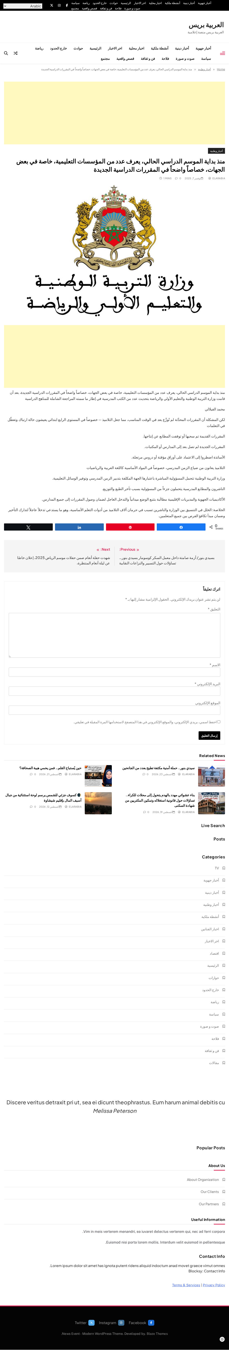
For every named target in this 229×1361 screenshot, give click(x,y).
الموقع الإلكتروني (207, 702)
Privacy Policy (214, 1285)
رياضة (86, 3)
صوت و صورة (132, 8)
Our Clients (210, 1191)
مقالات (214, 1062)
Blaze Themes (157, 1333)
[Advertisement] (114, 113)
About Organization (203, 1179)
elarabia (218, 178)
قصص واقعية (89, 8)
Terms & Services (186, 1285)
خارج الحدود (100, 3)
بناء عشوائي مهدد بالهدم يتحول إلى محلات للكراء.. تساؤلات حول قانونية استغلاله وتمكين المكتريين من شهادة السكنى (160, 800)
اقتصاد (214, 953)
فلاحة (118, 8)
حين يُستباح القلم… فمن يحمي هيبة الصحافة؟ (50, 768)
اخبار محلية (155, 3)
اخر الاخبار (140, 3)
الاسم (215, 664)
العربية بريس (206, 24)
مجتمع (75, 8)
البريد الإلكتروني (207, 683)
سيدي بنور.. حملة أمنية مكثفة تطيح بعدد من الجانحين (158, 768)
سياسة (75, 3)
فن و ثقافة (106, 8)
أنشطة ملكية (172, 3)
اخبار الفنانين (210, 929)
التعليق (214, 609)
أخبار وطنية (216, 151)
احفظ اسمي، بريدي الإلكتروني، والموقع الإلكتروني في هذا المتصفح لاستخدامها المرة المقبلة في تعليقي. (145, 722)
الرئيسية (126, 3)
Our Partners (209, 1204)
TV (217, 868)
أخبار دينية (189, 3)
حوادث (114, 3)
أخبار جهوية (204, 3)
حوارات (214, 977)
